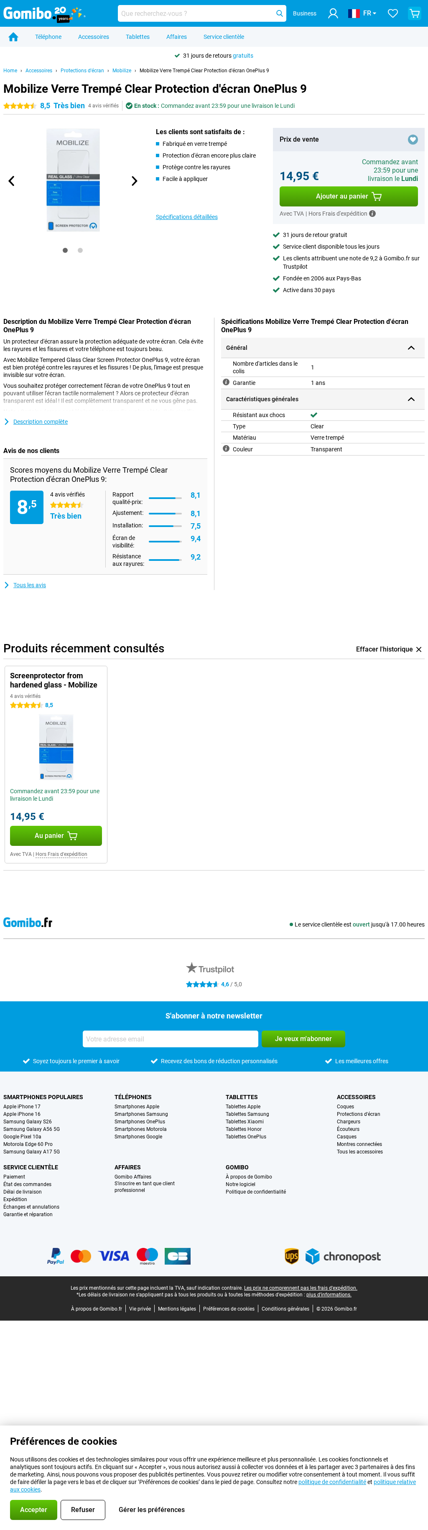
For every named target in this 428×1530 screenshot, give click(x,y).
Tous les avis (29, 585)
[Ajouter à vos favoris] (413, 140)
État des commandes (27, 1184)
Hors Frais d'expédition (61, 854)
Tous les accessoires (360, 1152)
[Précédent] (11, 181)
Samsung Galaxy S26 (27, 1122)
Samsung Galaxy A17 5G (31, 1152)
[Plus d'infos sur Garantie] (226, 382)
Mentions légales (177, 1309)
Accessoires (93, 36)
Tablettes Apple (243, 1107)
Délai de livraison (22, 1192)
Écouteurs (348, 1129)
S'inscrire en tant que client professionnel (145, 1187)
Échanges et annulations (31, 1207)
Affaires (176, 36)
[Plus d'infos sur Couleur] (226, 448)
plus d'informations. (329, 1295)
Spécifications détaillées (187, 217)
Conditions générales (285, 1309)
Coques (345, 1107)
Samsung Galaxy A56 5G (31, 1129)
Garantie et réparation (28, 1214)
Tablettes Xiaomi (245, 1122)
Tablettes (138, 36)
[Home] (13, 37)
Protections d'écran (82, 71)
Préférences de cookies (229, 1309)
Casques (347, 1137)
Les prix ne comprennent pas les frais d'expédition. (300, 1288)
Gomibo (237, 1167)
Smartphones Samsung (141, 1114)
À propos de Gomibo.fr (96, 1309)
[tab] (65, 250)
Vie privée (140, 1309)
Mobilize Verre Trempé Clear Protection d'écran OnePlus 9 (204, 71)
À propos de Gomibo (249, 1177)
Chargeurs (348, 1122)
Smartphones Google (138, 1137)
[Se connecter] (333, 13)
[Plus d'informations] (372, 213)
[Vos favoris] (393, 13)
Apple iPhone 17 (22, 1107)
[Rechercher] (279, 13)
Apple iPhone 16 (22, 1114)
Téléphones (133, 1097)
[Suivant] (134, 181)
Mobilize (121, 71)
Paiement (14, 1177)
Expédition (15, 1199)
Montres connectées (359, 1144)
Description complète (40, 421)
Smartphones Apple (137, 1107)
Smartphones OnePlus (140, 1122)
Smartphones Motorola (141, 1129)
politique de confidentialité (332, 1482)
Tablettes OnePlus (246, 1137)
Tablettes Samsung (247, 1114)
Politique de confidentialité (256, 1192)
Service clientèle (224, 36)
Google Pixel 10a (22, 1137)
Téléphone (48, 36)
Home (10, 71)
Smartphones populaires (43, 1097)
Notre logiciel (240, 1184)
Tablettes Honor (244, 1129)
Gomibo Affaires (133, 1177)
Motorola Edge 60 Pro (28, 1144)
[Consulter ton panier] (415, 13)
